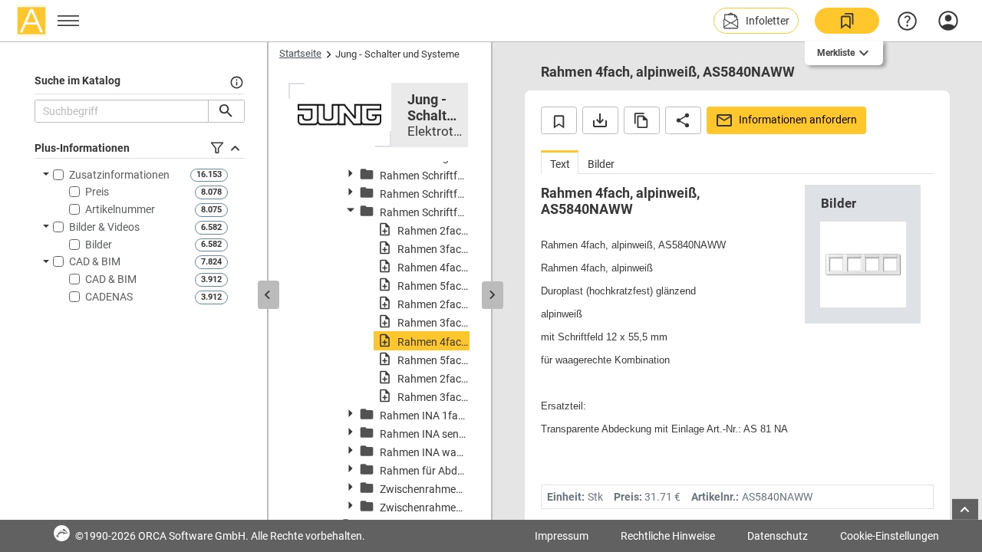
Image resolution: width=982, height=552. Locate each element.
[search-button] (226, 111)
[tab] (559, 162)
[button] (756, 21)
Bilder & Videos (104, 227)
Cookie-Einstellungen (889, 536)
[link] (847, 21)
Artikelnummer (120, 209)
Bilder (98, 244)
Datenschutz (777, 536)
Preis (97, 192)
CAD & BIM (94, 261)
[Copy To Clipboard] (642, 120)
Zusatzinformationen (119, 175)
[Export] (600, 120)
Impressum (561, 536)
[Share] (683, 120)
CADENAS (109, 297)
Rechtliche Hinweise (668, 536)
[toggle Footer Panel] (965, 509)
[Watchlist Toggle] (559, 120)
